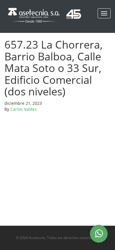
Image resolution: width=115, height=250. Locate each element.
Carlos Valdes (23, 109)
